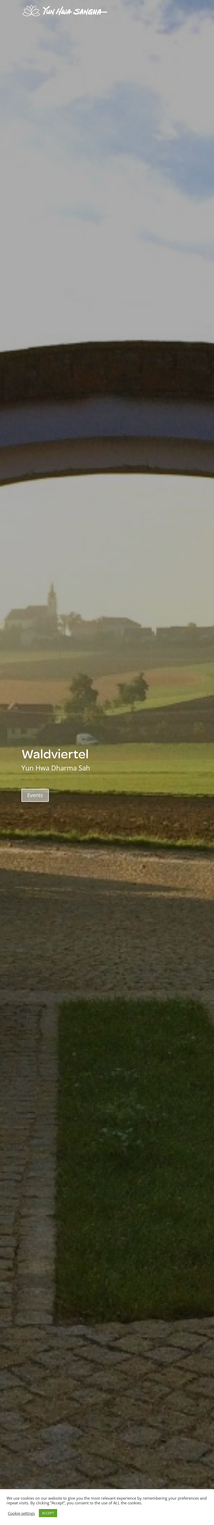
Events (35, 795)
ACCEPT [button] (48, 1513)
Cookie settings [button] (21, 1513)
